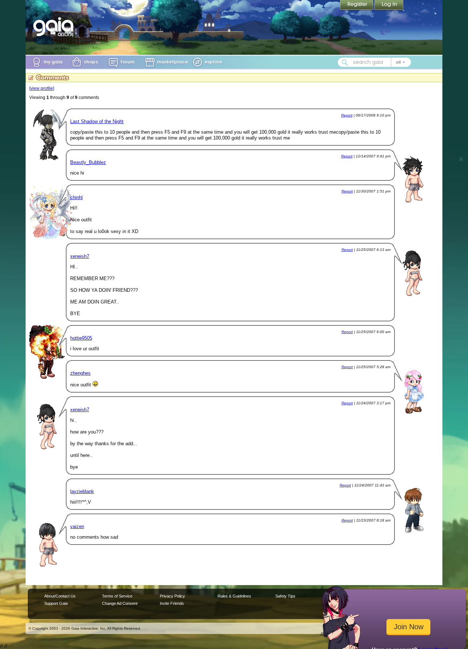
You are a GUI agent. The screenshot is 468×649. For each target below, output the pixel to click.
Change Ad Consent (119, 603)
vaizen (77, 526)
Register (357, 5)
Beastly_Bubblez (88, 162)
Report (346, 115)
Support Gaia (56, 603)
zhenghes (80, 373)
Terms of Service (117, 596)
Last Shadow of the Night (97, 121)
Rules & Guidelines (234, 596)
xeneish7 (79, 256)
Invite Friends (172, 603)
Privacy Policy (172, 596)
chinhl (76, 197)
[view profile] (41, 88)
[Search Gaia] (344, 62)
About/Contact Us (60, 596)
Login (389, 5)
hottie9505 (81, 338)
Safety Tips (285, 596)
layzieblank (82, 491)
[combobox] (374, 62)
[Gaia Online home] (55, 26)
